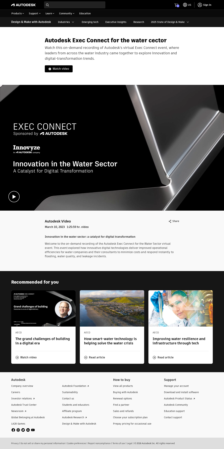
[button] (26, 357)
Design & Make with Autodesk (31, 22)
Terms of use (119, 443)
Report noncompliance (99, 443)
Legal (129, 443)
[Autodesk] (23, 4)
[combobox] (74, 4)
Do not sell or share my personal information (42, 443)
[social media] (23, 430)
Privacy (15, 443)
